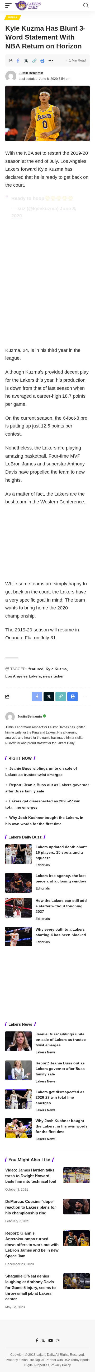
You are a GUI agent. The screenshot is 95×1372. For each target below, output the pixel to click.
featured (36, 669)
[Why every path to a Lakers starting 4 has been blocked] (18, 936)
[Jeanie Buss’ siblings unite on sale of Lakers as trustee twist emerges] (18, 1041)
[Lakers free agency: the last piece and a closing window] (18, 883)
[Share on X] (26, 60)
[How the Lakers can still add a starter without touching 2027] (18, 908)
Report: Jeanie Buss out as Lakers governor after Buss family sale (60, 1068)
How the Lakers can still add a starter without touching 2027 (61, 906)
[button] (9, 5)
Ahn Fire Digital (33, 1360)
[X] (43, 1340)
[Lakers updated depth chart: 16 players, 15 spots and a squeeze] (18, 854)
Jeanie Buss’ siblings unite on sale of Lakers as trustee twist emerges (61, 1039)
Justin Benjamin (31, 73)
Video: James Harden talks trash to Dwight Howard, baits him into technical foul (30, 1176)
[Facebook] (36, 1340)
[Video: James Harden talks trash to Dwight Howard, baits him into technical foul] (76, 1175)
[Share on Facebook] (18, 60)
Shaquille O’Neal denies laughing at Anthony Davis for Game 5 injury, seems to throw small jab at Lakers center (30, 1287)
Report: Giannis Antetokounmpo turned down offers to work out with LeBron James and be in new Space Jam (32, 1244)
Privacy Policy (61, 1365)
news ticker (53, 676)
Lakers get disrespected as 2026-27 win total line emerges (60, 1097)
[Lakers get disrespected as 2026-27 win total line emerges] (18, 1099)
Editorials (43, 865)
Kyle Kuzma (56, 669)
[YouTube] (50, 1340)
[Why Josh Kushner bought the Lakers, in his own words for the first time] (18, 1128)
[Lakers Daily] (28, 5)
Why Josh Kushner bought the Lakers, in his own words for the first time (62, 1126)
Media (12, 17)
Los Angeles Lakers (23, 676)
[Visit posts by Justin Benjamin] (10, 76)
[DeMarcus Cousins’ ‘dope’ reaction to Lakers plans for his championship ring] (76, 1206)
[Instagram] (58, 1340)
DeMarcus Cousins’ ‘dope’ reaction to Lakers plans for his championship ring (30, 1207)
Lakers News (45, 1052)
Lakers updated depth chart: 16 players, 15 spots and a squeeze (61, 852)
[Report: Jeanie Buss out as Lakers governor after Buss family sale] (18, 1070)
